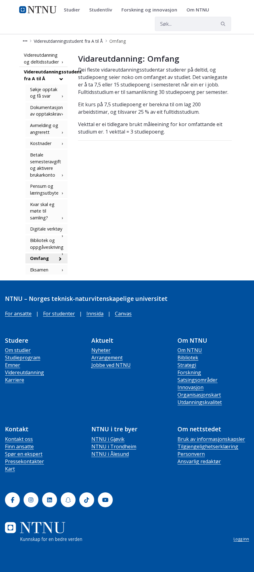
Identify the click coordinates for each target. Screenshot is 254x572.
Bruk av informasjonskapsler (211, 439)
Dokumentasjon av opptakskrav (46, 110)
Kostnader (40, 143)
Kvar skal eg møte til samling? (42, 211)
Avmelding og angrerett (44, 128)
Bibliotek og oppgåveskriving (47, 243)
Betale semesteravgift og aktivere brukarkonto (45, 165)
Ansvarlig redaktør (199, 461)
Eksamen (39, 270)
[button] (25, 41)
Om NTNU (189, 350)
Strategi (186, 365)
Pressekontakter (24, 461)
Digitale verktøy (46, 229)
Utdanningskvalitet (199, 402)
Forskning (189, 372)
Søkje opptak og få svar (43, 92)
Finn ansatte (19, 446)
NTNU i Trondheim (113, 446)
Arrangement (107, 357)
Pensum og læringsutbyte (44, 189)
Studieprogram (22, 357)
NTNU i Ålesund (110, 454)
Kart (10, 468)
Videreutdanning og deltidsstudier (41, 58)
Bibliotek (187, 357)
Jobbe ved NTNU (111, 365)
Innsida (94, 313)
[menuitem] (74, 10)
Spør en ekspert (23, 454)
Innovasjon (190, 387)
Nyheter (101, 350)
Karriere (14, 379)
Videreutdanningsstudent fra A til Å (46, 75)
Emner (12, 365)
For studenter (59, 313)
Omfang (39, 258)
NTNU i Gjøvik (108, 439)
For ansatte (18, 313)
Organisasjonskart (199, 394)
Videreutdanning (24, 372)
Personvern (191, 454)
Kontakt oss (19, 439)
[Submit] (224, 24)
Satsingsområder (197, 379)
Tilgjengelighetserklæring (207, 446)
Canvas (123, 313)
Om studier (18, 350)
